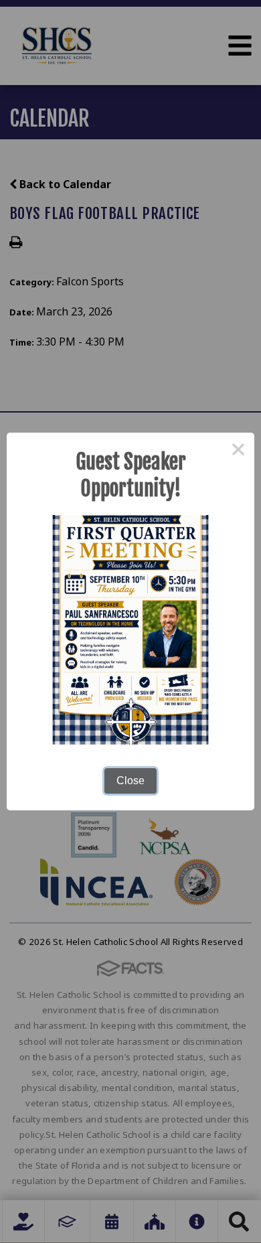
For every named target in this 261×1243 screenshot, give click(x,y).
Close (130, 780)
